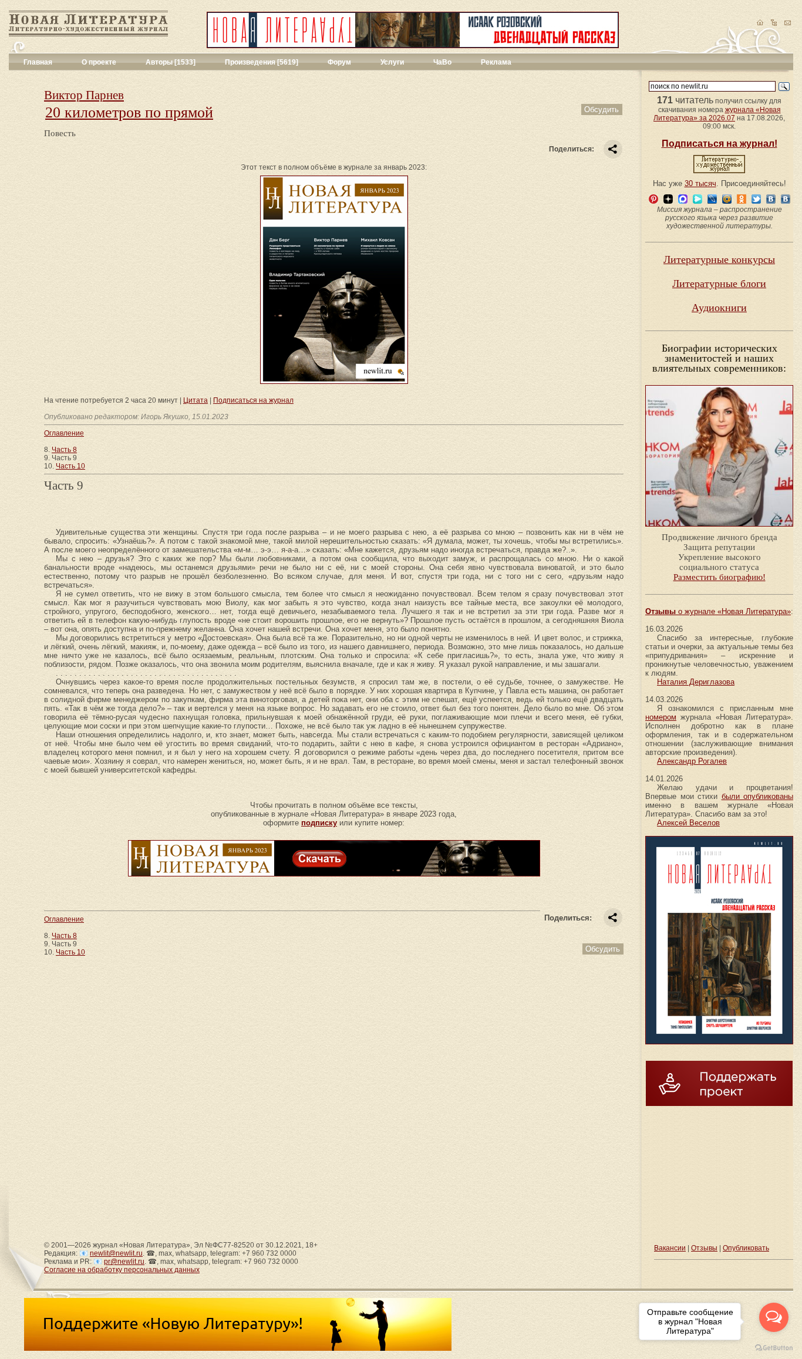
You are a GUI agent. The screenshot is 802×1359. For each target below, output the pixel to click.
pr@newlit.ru (124, 1261)
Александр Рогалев (692, 761)
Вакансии (670, 1248)
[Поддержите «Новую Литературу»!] (237, 1348)
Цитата (195, 400)
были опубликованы (758, 796)
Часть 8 (64, 450)
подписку (319, 822)
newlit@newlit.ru (116, 1253)
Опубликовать (746, 1248)
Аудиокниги (719, 307)
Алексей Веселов (688, 822)
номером (660, 717)
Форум (339, 62)
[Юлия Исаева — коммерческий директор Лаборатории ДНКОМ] (719, 530)
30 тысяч (700, 183)
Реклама (496, 62)
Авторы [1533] (171, 62)
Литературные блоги (719, 283)
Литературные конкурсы (719, 259)
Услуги (392, 62)
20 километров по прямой (129, 112)
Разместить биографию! (719, 577)
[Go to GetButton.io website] (774, 1347)
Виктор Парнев (84, 95)
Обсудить (601, 109)
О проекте (99, 62)
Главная (37, 62)
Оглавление (64, 433)
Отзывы (704, 1248)
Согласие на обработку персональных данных (122, 1270)
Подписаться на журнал (253, 400)
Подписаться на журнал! (719, 144)
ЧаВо (442, 62)
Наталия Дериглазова (695, 681)
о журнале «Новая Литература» (718, 611)
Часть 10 (70, 466)
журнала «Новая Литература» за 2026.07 (717, 114)
